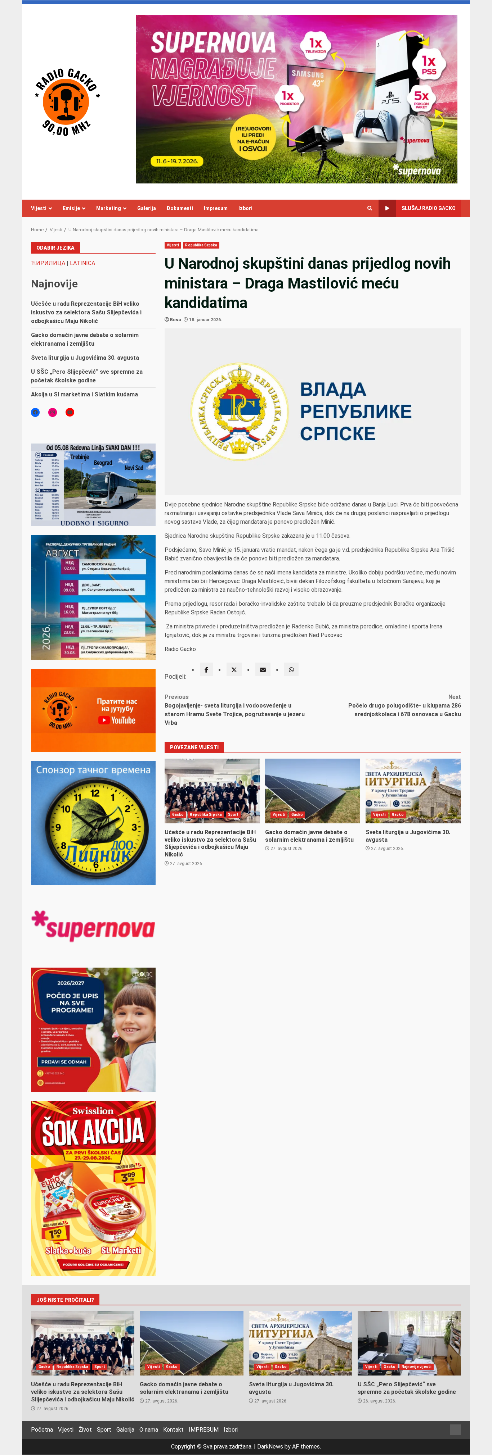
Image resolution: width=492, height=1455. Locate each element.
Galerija (146, 208)
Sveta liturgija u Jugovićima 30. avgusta (413, 791)
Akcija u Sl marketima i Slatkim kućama (84, 394)
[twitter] (234, 669)
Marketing (108, 208)
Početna (42, 1429)
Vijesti (38, 208)
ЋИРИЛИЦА (48, 263)
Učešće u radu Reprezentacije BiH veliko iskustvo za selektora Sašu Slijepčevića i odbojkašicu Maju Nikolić (212, 791)
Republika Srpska (201, 245)
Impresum (216, 208)
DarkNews (270, 1446)
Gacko (178, 815)
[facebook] (206, 669)
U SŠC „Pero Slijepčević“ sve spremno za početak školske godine (409, 1343)
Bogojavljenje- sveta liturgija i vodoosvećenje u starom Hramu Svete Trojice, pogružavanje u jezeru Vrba (235, 710)
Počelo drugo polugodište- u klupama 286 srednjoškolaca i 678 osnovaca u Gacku (404, 706)
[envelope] (262, 669)
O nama (148, 1429)
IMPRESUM (204, 1429)
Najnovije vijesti (416, 1367)
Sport (233, 815)
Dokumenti (180, 208)
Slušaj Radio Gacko (429, 208)
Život (85, 1429)
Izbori (245, 208)
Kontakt (173, 1429)
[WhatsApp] (291, 669)
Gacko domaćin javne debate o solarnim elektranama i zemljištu (312, 791)
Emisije (71, 208)
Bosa (175, 319)
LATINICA (82, 263)
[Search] (369, 208)
